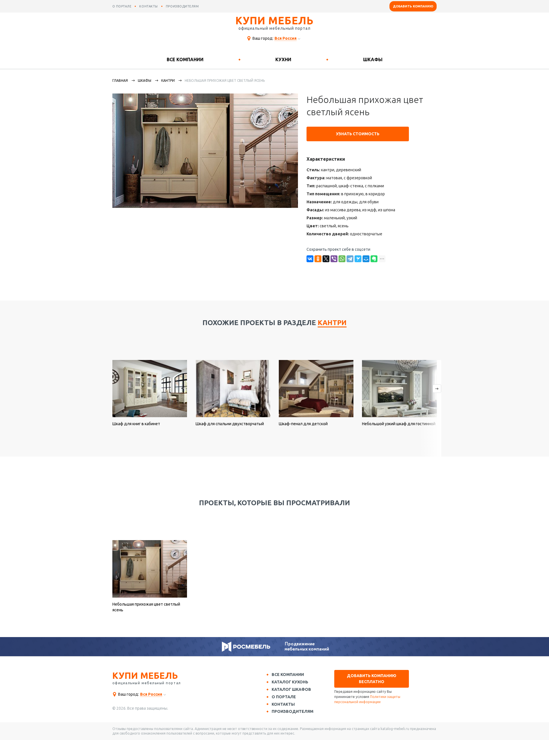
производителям (182, 6)
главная (120, 80)
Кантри (168, 80)
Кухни (283, 59)
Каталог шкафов (291, 689)
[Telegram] (350, 258)
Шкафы (373, 59)
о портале (122, 6)
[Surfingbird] (358, 258)
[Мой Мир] (366, 258)
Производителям (292, 711)
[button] (430, 408)
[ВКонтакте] (310, 258)
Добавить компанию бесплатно (371, 678)
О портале (284, 697)
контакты (148, 6)
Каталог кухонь (290, 682)
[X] (326, 258)
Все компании (185, 59)
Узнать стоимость (357, 134)
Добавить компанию (413, 6)
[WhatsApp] (342, 258)
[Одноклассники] (318, 258)
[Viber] (334, 258)
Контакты (283, 704)
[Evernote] (374, 258)
